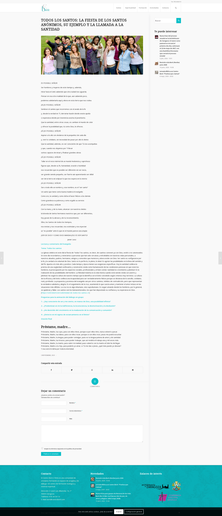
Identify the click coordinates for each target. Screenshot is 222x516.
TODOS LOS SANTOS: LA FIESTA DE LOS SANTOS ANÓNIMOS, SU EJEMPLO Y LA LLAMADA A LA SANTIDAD (84, 24)
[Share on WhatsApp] (92, 370)
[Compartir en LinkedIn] (112, 370)
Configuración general (134, 512)
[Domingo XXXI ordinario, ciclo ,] (2, 258)
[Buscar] (176, 7)
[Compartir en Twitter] (72, 370)
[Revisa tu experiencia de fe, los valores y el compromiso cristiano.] (92, 55)
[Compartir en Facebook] (51, 370)
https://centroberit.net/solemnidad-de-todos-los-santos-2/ (65, 293)
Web (70, 419)
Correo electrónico (75, 411)
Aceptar (119, 512)
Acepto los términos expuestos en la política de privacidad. (63, 449)
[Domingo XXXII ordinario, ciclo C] (220, 258)
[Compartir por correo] (133, 370)
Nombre (72, 403)
